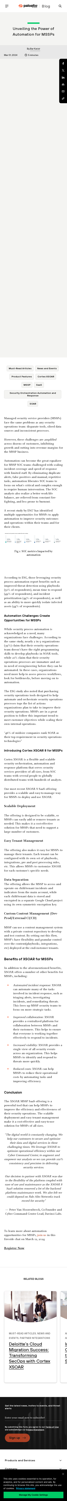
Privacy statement (25, 1488)
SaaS (39, 385)
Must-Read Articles (20, 368)
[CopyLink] (63, 98)
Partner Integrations (35, 1338)
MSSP (27, 385)
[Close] (63, 1474)
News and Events (47, 368)
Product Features (22, 376)
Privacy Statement (35, 1430)
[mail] (63, 91)
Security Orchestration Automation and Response (33, 394)
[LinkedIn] (63, 77)
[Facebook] (63, 63)
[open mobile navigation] (8, 6)
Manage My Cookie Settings (33, 1495)
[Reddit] (63, 84)
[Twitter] (63, 70)
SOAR (33, 403)
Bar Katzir (35, 48)
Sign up (14, 1437)
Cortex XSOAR (46, 376)
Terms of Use (52, 1427)
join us (41, 1235)
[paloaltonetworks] (28, 6)
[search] (59, 6)
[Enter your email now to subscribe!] (33, 1420)
